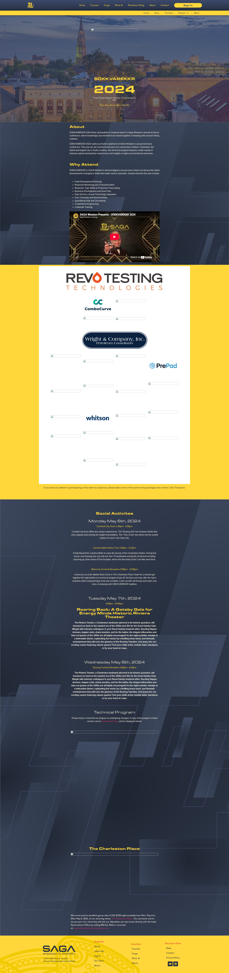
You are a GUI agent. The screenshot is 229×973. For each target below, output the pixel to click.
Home (82, 5)
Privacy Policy (173, 957)
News (157, 13)
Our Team (99, 960)
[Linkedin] (175, 963)
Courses (94, 5)
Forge (107, 5)
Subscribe (99, 951)
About (152, 5)
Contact (165, 5)
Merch (196, 13)
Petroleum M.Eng (136, 5)
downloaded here (109, 721)
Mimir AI (119, 5)
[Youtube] (170, 963)
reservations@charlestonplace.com (90, 928)
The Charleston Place (122, 918)
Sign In (97, 956)
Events (146, 13)
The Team (169, 13)
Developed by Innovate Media (63, 961)
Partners (182, 13)
